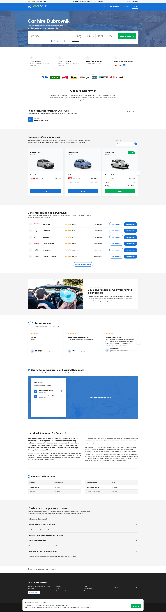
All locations (132, 112)
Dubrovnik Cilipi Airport (41, 119)
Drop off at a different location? (40, 41)
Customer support (113, 7)
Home (31, 569)
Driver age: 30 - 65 (58, 41)
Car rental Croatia (64, 373)
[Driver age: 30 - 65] (51, 41)
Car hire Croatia (39, 569)
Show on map (42, 392)
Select (45, 191)
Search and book (130, 224)
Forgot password (88, 588)
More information (116, 224)
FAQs (57, 588)
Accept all (136, 606)
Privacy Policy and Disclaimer (63, 593)
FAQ (104, 7)
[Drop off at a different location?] (30, 41)
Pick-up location (34, 35)
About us (58, 586)
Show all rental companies (83, 264)
